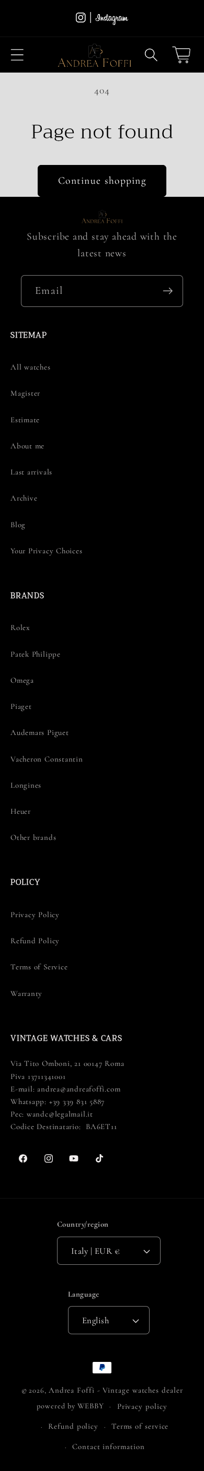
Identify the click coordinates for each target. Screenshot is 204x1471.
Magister (25, 393)
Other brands (33, 837)
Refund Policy (35, 940)
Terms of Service (38, 966)
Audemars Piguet (39, 732)
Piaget (21, 706)
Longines (25, 785)
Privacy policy (142, 1406)
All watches (30, 367)
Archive (23, 498)
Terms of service (140, 1426)
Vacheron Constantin (46, 759)
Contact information (108, 1446)
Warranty (26, 993)
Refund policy (73, 1426)
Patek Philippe (35, 654)
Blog (18, 524)
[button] (17, 54)
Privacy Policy (35, 914)
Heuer (20, 811)
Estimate (25, 419)
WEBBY (91, 1405)
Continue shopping (102, 180)
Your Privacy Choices (46, 550)
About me (27, 445)
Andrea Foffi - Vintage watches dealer (116, 1390)
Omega (22, 680)
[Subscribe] (168, 291)
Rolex (20, 627)
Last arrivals (31, 472)
